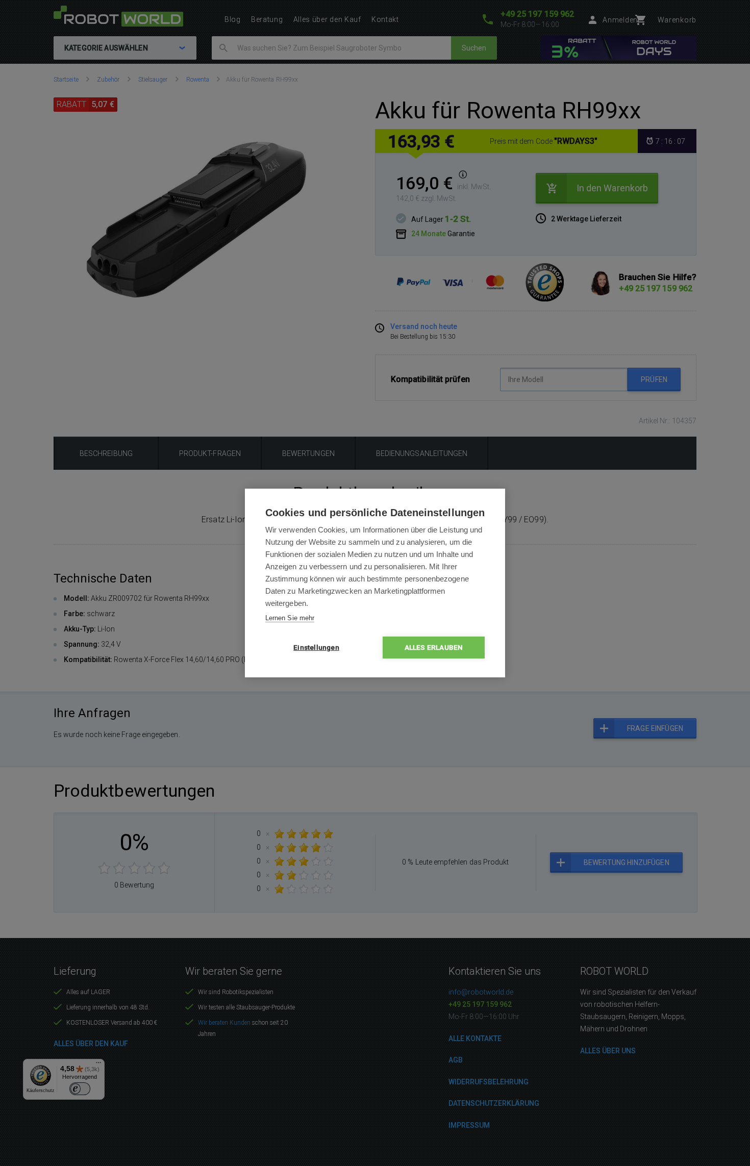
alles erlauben (434, 647)
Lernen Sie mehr (289, 618)
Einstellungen (316, 647)
